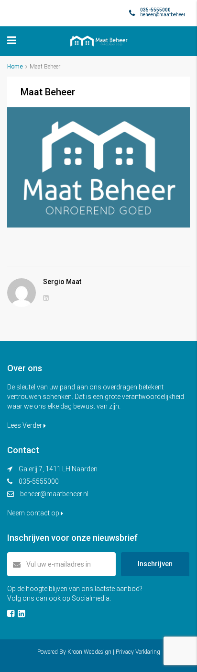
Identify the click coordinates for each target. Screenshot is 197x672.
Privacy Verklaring (138, 652)
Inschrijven (155, 564)
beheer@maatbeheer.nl (54, 494)
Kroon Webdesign (89, 652)
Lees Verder (25, 425)
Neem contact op (34, 513)
